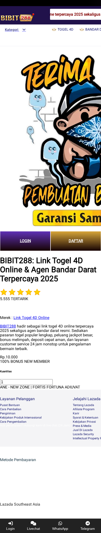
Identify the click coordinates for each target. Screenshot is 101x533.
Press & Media (82, 426)
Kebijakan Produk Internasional (21, 417)
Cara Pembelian (10, 409)
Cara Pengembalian (13, 421)
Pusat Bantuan (10, 405)
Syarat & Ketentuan (85, 417)
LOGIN (25, 240)
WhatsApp (60, 529)
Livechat (33, 529)
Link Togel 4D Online (31, 317)
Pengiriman (7, 413)
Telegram (87, 529)
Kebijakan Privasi (84, 421)
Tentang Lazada (83, 405)
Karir (76, 413)
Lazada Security (83, 434)
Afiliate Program (84, 409)
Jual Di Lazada (83, 430)
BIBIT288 (8, 326)
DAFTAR (76, 240)
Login (10, 529)
